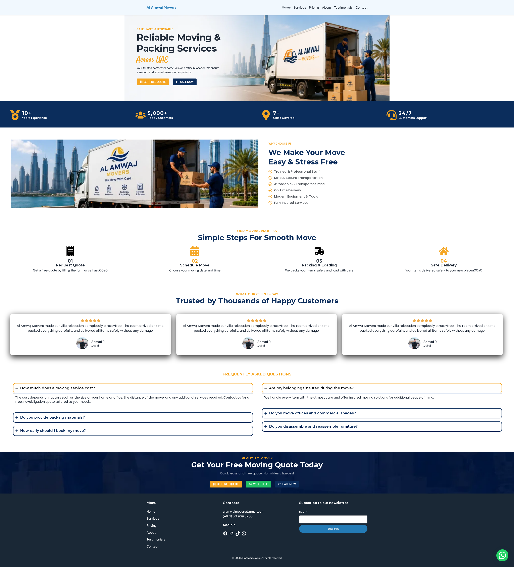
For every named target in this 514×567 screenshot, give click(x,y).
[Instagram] (231, 533)
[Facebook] (225, 533)
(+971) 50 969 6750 (238, 516)
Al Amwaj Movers (161, 7)
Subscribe (333, 528)
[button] (502, 555)
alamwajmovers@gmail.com (243, 511)
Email (303, 512)
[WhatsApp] (244, 533)
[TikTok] (237, 533)
